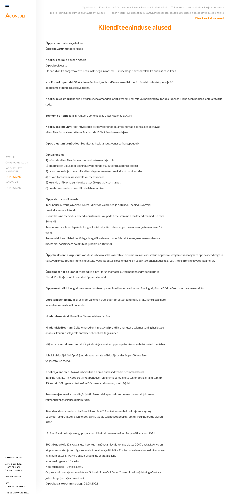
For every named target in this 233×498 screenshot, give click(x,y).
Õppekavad (13, 176)
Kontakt (11, 182)
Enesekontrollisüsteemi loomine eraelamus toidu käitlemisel (133, 7)
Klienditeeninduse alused (209, 18)
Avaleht (11, 157)
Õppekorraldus (16, 162)
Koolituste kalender (13, 170)
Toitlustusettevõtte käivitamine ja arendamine (197, 7)
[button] (7, 6)
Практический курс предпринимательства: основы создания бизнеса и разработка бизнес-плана (167, 12)
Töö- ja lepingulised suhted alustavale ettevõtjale (78, 12)
